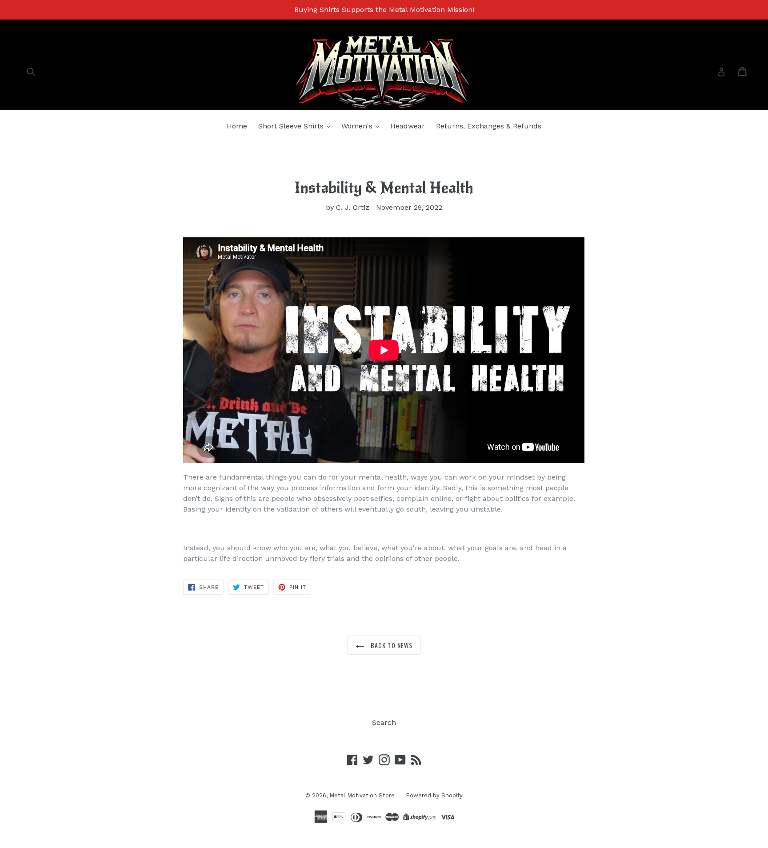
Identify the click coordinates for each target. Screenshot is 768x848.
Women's (358, 126)
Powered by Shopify (434, 795)
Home (237, 126)
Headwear (407, 126)
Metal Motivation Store (362, 795)
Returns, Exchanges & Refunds (488, 126)
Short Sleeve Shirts (292, 126)
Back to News (391, 645)
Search (384, 722)
